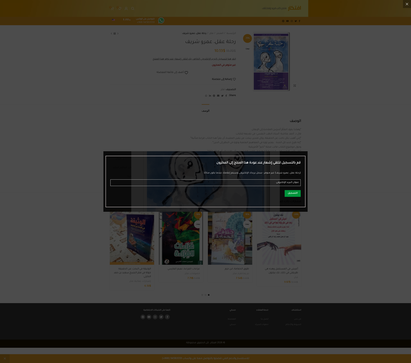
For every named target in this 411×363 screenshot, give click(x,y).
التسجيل (292, 193)
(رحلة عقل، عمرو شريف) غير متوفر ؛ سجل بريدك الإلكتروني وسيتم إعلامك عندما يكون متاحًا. (252, 173)
